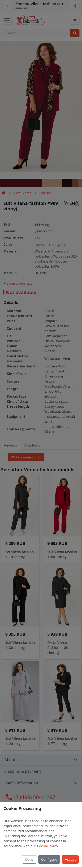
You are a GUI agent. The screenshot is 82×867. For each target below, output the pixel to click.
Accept (70, 859)
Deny (29, 859)
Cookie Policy (47, 846)
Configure (49, 859)
